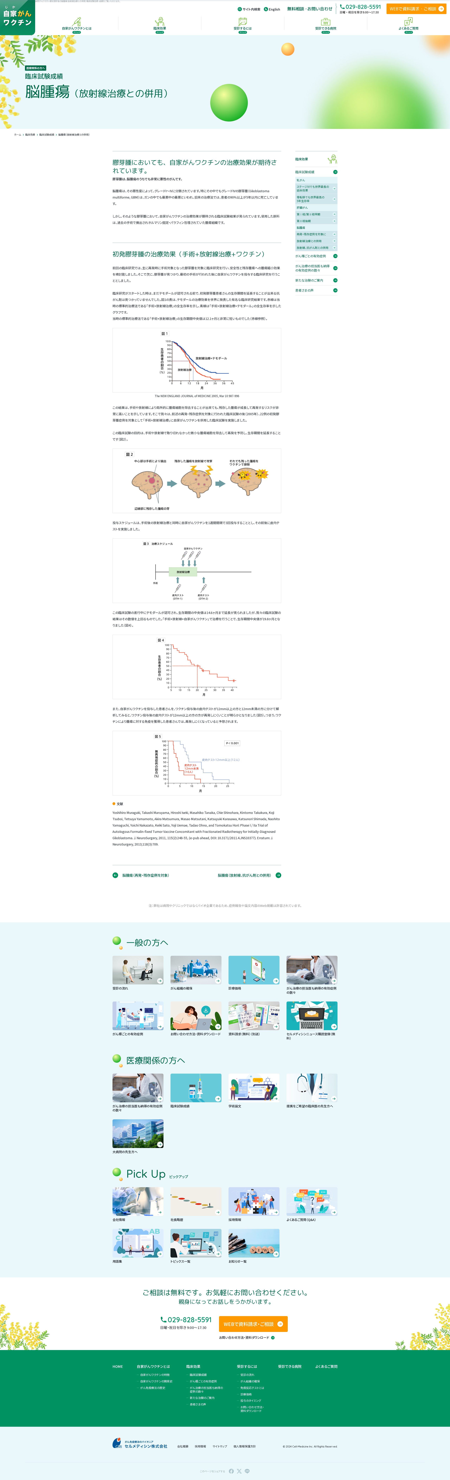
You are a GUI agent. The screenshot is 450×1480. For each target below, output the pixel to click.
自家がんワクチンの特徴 (155, 1375)
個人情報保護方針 (244, 1446)
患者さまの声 (198, 1404)
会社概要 (182, 1446)
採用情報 (200, 1446)
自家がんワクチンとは (153, 1366)
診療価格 (246, 1394)
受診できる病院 (289, 1366)
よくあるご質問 (326, 1366)
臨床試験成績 (46, 134)
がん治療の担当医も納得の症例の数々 (206, 1389)
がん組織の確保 (250, 1381)
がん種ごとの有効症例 (203, 1381)
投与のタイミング (250, 1400)
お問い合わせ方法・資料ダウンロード (244, 1337)
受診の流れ (247, 1375)
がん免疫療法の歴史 (152, 1388)
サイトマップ (220, 1446)
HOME (117, 1366)
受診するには (247, 1366)
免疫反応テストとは (252, 1388)
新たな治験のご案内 (202, 1398)
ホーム (17, 134)
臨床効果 (30, 134)
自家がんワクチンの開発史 (156, 1381)
